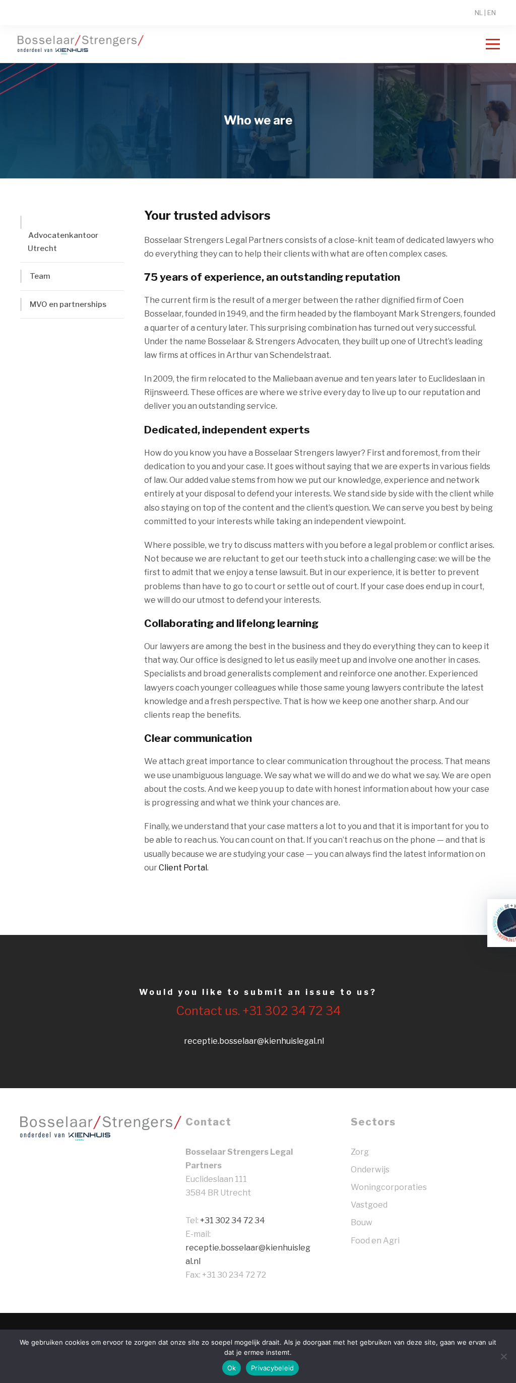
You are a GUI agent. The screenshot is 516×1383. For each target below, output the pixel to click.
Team (40, 276)
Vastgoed (369, 1205)
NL (479, 13)
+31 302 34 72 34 (232, 1220)
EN (491, 13)
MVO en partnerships (68, 304)
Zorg (360, 1152)
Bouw (361, 1222)
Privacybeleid (272, 1368)
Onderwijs (370, 1169)
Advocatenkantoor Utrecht (63, 242)
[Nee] (503, 1356)
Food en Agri (375, 1240)
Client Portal (183, 867)
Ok (231, 1368)
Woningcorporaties (389, 1187)
